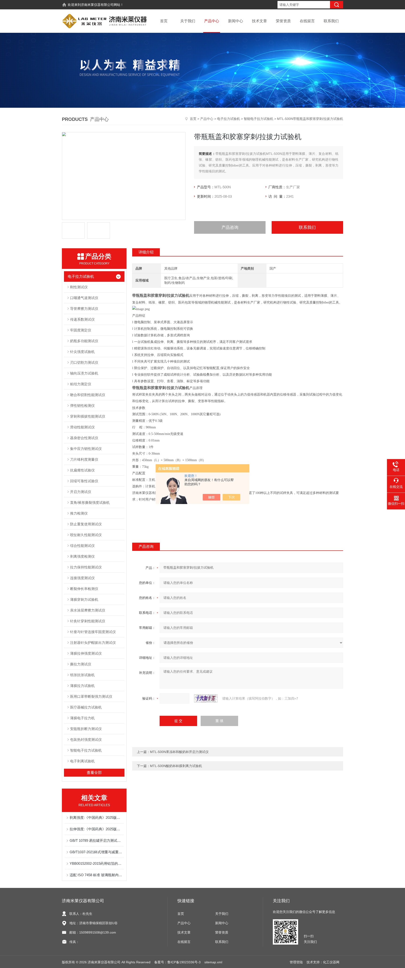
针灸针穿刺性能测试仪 (87, 621)
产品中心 (211, 21)
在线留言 (307, 21)
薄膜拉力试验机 (82, 686)
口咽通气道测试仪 (84, 298)
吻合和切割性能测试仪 (87, 395)
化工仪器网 (331, 962)
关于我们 (187, 21)
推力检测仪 (79, 513)
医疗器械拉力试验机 (86, 707)
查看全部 (94, 773)
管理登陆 (296, 962)
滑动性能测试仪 (82, 427)
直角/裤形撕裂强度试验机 (90, 502)
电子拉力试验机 (228, 119)
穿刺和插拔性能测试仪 (87, 416)
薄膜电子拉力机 (82, 718)
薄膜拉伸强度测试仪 (86, 653)
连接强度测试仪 (82, 578)
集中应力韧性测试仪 (86, 449)
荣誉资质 (283, 21)
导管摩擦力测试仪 (84, 309)
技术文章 (259, 21)
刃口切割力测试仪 (84, 362)
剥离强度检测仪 (82, 556)
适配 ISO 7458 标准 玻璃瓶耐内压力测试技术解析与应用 (97, 875)
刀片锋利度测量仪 (84, 459)
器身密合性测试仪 (84, 438)
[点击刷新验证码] (206, 698)
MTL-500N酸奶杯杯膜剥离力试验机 (176, 766)
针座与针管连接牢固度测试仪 (93, 632)
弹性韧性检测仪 (82, 406)
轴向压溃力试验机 (84, 373)
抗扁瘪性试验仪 (82, 470)
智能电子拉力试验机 (258, 119)
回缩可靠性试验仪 (84, 481)
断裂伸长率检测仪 (84, 589)
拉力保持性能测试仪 (86, 567)
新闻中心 (235, 21)
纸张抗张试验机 (82, 675)
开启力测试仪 (80, 492)
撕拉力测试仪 (80, 664)
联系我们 (331, 21)
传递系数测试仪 (82, 319)
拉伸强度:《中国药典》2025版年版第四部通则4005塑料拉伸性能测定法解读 (97, 829)
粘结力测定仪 (80, 384)
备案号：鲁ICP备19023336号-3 (177, 962)
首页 (164, 21)
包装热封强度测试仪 (86, 740)
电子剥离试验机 (82, 761)
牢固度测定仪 (80, 330)
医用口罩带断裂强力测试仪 (91, 696)
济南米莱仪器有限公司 (97, 5)
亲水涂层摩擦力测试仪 (87, 610)
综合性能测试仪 (82, 546)
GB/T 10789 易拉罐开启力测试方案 (97, 840)
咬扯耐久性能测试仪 (86, 535)
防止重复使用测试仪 (86, 524)
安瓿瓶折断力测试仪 (86, 729)
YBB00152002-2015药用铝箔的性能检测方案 (97, 863)
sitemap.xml (213, 962)
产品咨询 (229, 227)
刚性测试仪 (79, 287)
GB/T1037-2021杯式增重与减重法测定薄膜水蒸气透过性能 (97, 852)
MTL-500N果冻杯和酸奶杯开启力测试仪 (179, 752)
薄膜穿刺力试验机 (84, 599)
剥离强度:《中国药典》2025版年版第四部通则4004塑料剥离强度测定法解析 (97, 818)
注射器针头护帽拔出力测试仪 (93, 643)
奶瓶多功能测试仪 (84, 341)
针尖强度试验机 (82, 352)
